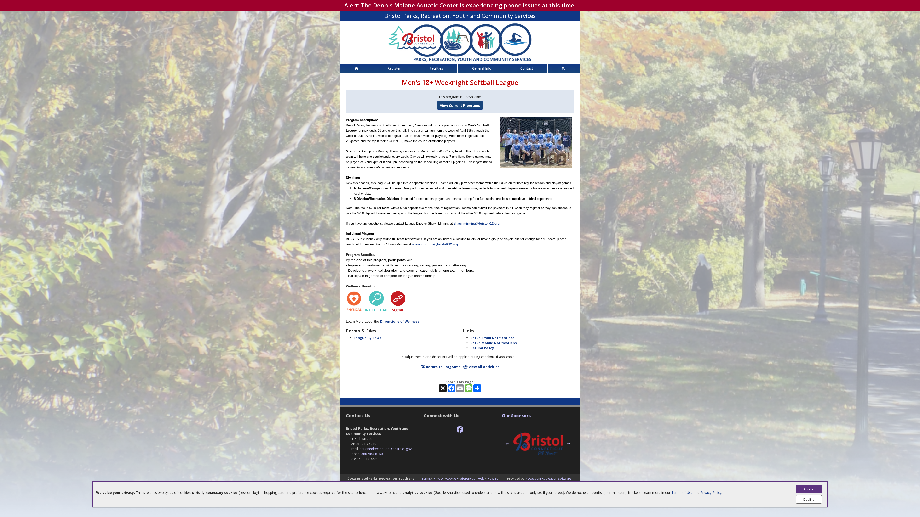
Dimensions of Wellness (400, 321)
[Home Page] (356, 68)
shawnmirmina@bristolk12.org (477, 223)
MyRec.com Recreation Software (548, 478)
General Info (481, 68)
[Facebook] (460, 429)
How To (493, 478)
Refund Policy (482, 348)
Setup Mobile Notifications (494, 343)
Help (481, 478)
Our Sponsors (516, 415)
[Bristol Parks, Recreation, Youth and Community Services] (460, 42)
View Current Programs (460, 105)
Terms (426, 478)
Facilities (436, 68)
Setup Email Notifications (493, 338)
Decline (809, 499)
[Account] (564, 68)
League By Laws (367, 338)
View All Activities (484, 367)
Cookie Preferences (460, 478)
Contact (526, 68)
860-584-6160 (372, 453)
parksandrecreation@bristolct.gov (386, 448)
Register (394, 68)
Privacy (438, 478)
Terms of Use (682, 492)
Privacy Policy (710, 492)
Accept (809, 489)
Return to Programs (442, 367)
